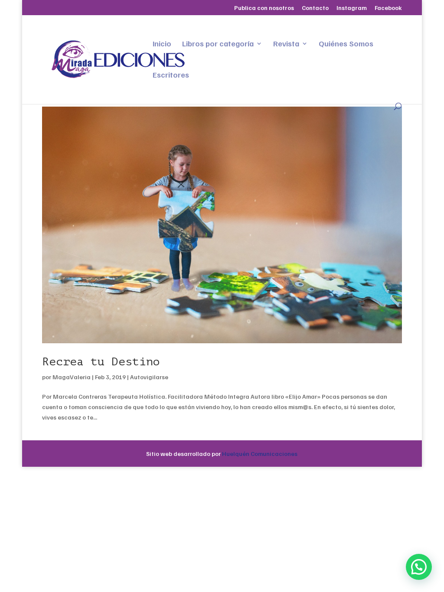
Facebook (388, 8)
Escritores (171, 75)
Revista (286, 44)
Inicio (162, 44)
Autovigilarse (149, 377)
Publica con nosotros (264, 8)
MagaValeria (71, 377)
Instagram (351, 8)
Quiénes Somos (346, 44)
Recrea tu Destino (101, 361)
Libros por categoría (218, 44)
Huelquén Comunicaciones (259, 453)
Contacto (315, 8)
